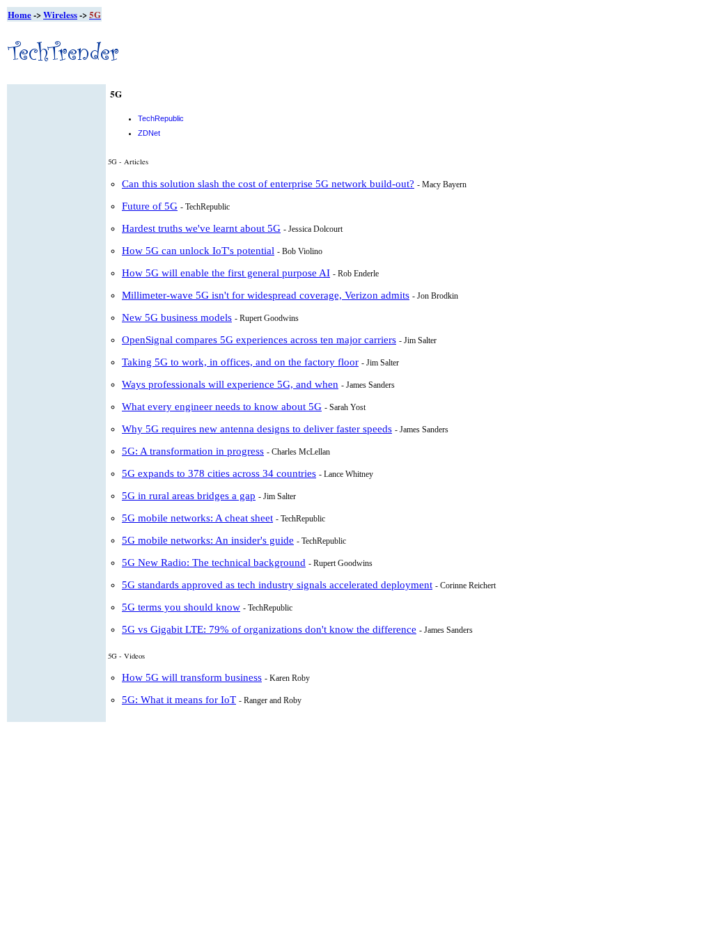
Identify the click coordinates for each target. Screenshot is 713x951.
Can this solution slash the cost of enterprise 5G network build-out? (268, 183)
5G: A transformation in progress (193, 451)
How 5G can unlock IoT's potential (198, 250)
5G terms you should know (181, 607)
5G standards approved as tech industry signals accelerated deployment (277, 584)
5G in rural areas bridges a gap (189, 495)
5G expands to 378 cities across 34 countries (219, 473)
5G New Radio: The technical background (214, 562)
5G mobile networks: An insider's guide (208, 540)
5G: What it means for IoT (179, 699)
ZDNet (149, 133)
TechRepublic (161, 118)
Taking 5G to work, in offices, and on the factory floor (240, 362)
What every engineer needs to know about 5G (222, 406)
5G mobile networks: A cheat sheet (197, 518)
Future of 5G (150, 206)
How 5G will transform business (192, 677)
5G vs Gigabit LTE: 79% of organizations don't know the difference (269, 629)
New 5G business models (177, 317)
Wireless (60, 14)
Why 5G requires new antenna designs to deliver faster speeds (257, 428)
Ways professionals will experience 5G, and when (230, 384)
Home (19, 14)
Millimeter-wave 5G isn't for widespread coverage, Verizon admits (265, 295)
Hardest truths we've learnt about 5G (201, 228)
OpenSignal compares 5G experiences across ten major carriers (259, 339)
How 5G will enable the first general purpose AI (226, 272)
